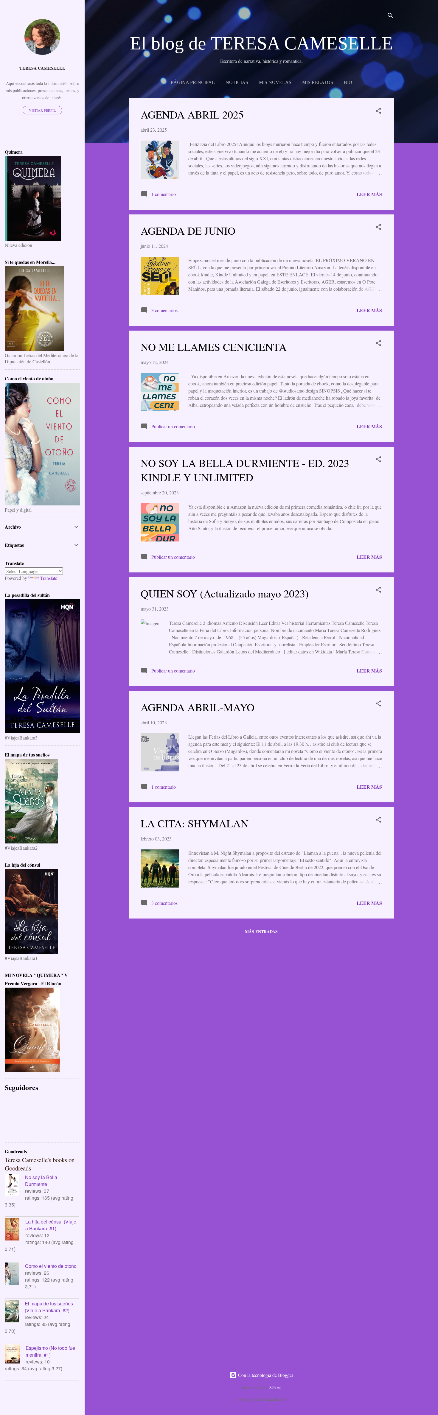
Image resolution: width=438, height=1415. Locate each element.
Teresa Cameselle (42, 68)
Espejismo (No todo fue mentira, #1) (50, 1351)
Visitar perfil (42, 110)
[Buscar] (390, 16)
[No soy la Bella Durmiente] (15, 1186)
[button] (378, 111)
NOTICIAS (237, 82)
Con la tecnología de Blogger (265, 1375)
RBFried (275, 1387)
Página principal (193, 82)
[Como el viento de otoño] (15, 1274)
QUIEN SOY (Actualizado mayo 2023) (225, 593)
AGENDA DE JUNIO (188, 230)
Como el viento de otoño (51, 1266)
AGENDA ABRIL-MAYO (197, 707)
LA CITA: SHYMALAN (194, 823)
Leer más (369, 194)
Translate (48, 578)
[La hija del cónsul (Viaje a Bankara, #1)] (15, 1230)
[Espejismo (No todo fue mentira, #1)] (15, 1354)
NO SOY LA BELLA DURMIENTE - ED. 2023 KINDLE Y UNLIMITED (245, 470)
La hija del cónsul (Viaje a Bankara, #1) (50, 1225)
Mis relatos (317, 82)
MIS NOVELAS (275, 82)
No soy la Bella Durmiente (41, 1180)
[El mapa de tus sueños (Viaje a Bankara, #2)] (15, 1312)
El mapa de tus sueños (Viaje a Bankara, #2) (49, 1307)
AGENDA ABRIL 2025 (192, 114)
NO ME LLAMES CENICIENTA (214, 347)
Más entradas (261, 931)
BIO (348, 82)
